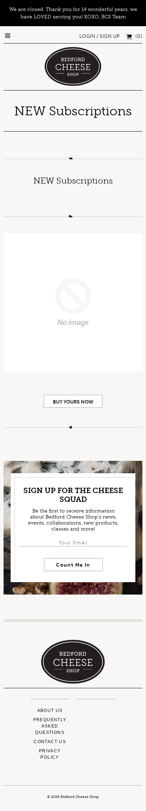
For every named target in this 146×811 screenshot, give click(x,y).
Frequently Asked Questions (50, 726)
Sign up (109, 36)
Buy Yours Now (73, 402)
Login (87, 36)
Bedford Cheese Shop (80, 797)
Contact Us (50, 741)
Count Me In (73, 565)
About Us (50, 710)
